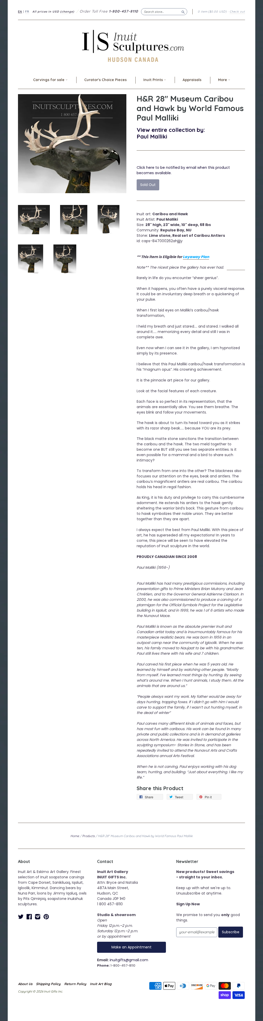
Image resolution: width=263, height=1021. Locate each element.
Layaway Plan (196, 256)
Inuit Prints (153, 79)
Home (74, 836)
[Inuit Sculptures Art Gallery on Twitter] (21, 917)
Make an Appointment (131, 947)
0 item (212, 11)
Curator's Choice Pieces (105, 79)
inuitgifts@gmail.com (129, 960)
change (67, 11)
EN (20, 11)
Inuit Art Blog (100, 984)
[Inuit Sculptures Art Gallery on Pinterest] (46, 917)
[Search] (183, 11)
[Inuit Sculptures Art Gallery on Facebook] (29, 917)
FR (27, 11)
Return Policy (75, 984)
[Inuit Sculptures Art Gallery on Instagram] (38, 917)
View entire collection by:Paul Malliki (171, 133)
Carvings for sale (49, 79)
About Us (25, 984)
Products (88, 836)
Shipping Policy (48, 984)
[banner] (131, 46)
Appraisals (192, 79)
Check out (237, 11)
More (223, 79)
